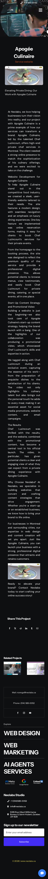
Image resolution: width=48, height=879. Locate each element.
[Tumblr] (32, 628)
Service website (24, 61)
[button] (5, 668)
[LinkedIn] (26, 628)
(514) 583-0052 (27, 703)
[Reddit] (20, 628)
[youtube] (30, 713)
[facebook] (17, 713)
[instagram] (24, 713)
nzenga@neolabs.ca (26, 692)
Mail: (14, 692)
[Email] (37, 628)
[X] (15, 628)
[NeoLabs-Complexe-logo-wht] (10, 10)
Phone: (16, 703)
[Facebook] (9, 628)
